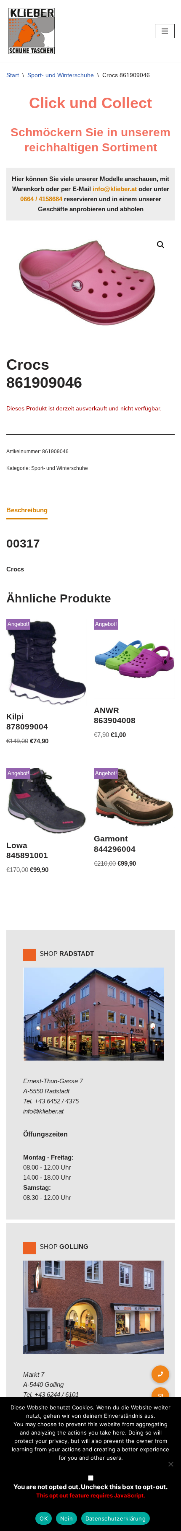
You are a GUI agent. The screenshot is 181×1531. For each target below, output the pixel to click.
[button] (160, 244)
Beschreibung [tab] (27, 510)
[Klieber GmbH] (31, 31)
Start (12, 75)
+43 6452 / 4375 (57, 1101)
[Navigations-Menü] (165, 31)
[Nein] (170, 1464)
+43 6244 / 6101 (57, 1394)
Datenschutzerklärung (115, 1518)
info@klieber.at (115, 188)
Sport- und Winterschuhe (60, 75)
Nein (66, 1518)
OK (44, 1518)
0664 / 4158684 (41, 198)
